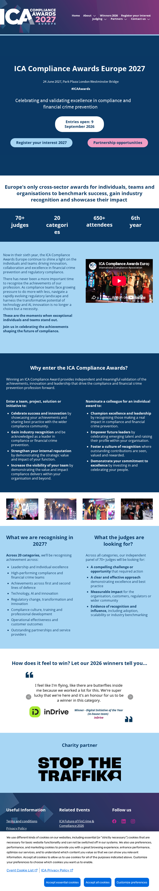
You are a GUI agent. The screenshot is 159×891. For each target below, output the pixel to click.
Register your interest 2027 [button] (41, 142)
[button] (90, 15)
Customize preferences (132, 882)
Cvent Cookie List (20, 870)
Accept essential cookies (62, 882)
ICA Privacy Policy (55, 870)
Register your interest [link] (136, 15)
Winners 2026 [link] (109, 15)
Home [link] (76, 15)
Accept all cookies (98, 882)
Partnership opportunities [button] (117, 142)
